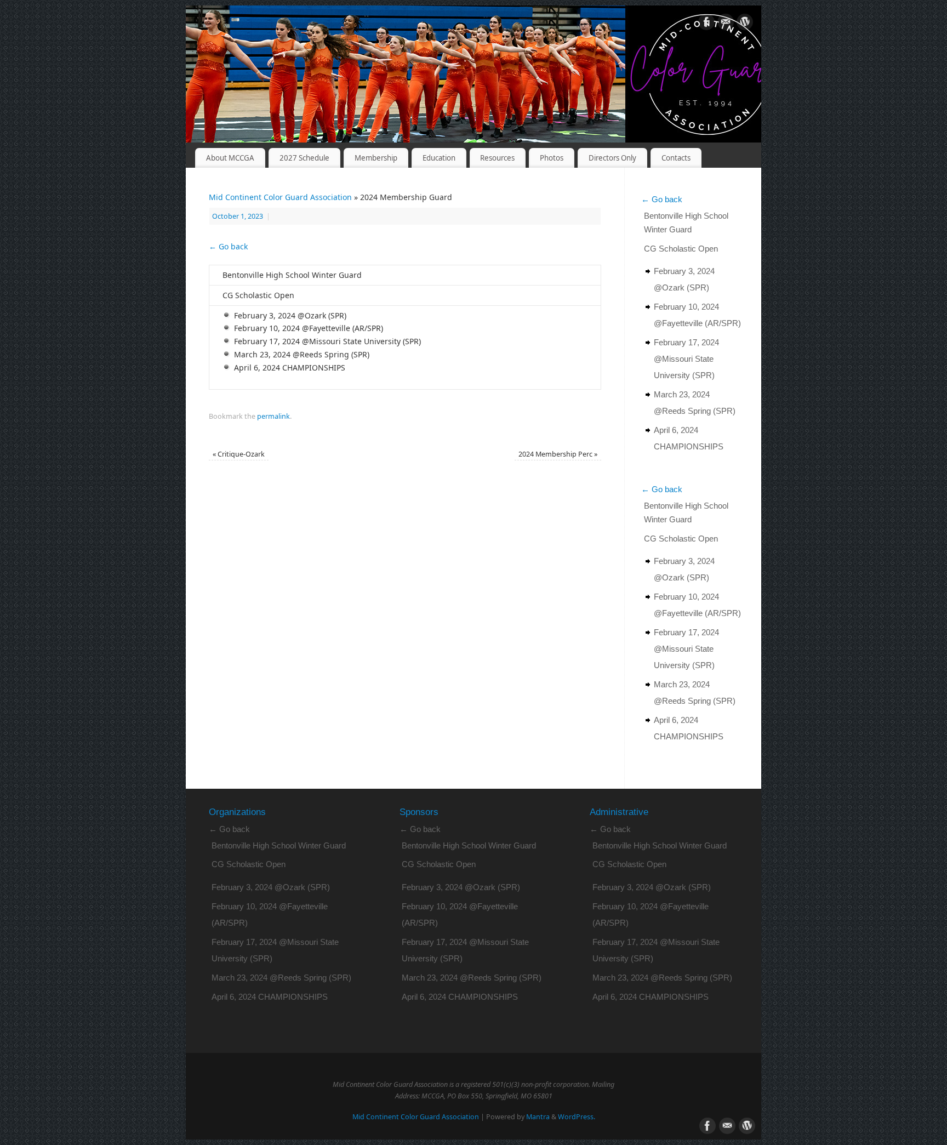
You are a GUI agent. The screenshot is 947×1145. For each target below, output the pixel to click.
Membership (376, 158)
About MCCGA (230, 158)
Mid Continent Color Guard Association (280, 197)
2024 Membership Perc (557, 454)
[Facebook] (706, 24)
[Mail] (725, 24)
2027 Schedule (304, 158)
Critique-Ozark (239, 454)
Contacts (676, 158)
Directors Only (612, 158)
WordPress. (576, 1116)
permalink (273, 416)
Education (439, 158)
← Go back (228, 246)
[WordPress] (745, 24)
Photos (551, 158)
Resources (497, 158)
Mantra (538, 1116)
